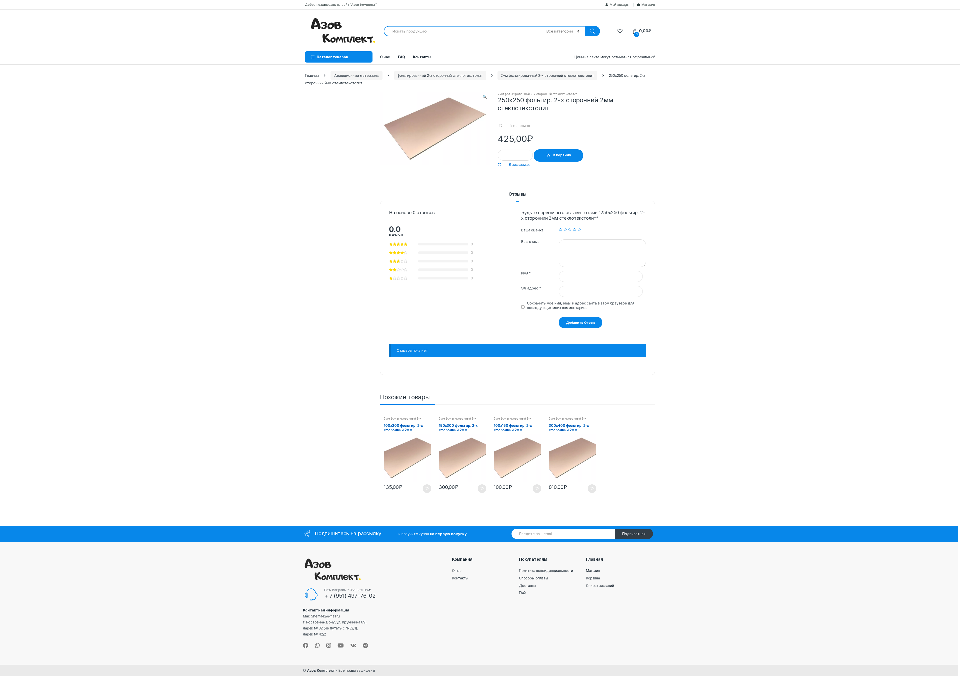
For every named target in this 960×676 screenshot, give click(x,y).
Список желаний (600, 585)
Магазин (648, 5)
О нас (385, 57)
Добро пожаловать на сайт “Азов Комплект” (340, 5)
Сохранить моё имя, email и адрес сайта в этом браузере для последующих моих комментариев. (580, 305)
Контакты (422, 57)
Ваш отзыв (530, 241)
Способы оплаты (533, 578)
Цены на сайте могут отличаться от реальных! (614, 57)
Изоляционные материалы (356, 75)
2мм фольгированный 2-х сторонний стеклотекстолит (547, 75)
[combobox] (462, 31)
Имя (526, 273)
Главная (312, 75)
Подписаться (634, 534)
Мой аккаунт (620, 5)
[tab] (517, 196)
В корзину (562, 155)
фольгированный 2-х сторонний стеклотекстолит (440, 75)
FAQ (401, 57)
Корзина (593, 578)
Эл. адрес (531, 288)
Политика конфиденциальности (546, 570)
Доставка (527, 585)
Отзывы (517, 194)
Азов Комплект (321, 670)
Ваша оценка (532, 230)
